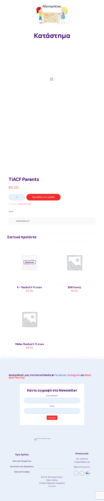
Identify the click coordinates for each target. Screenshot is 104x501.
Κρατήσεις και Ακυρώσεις (22, 466)
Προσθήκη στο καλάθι (43, 197)
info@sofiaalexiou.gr (82, 462)
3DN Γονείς (74, 287)
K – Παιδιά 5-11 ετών (29, 287)
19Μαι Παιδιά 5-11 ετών (29, 344)
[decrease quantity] (11, 197)
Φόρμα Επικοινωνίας (82, 467)
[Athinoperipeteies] (52, 14)
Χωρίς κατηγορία (24, 204)
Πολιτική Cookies (22, 471)
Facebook (60, 375)
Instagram (73, 375)
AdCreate (52, 486)
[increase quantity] (22, 197)
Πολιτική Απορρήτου (22, 461)
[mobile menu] (100, 14)
